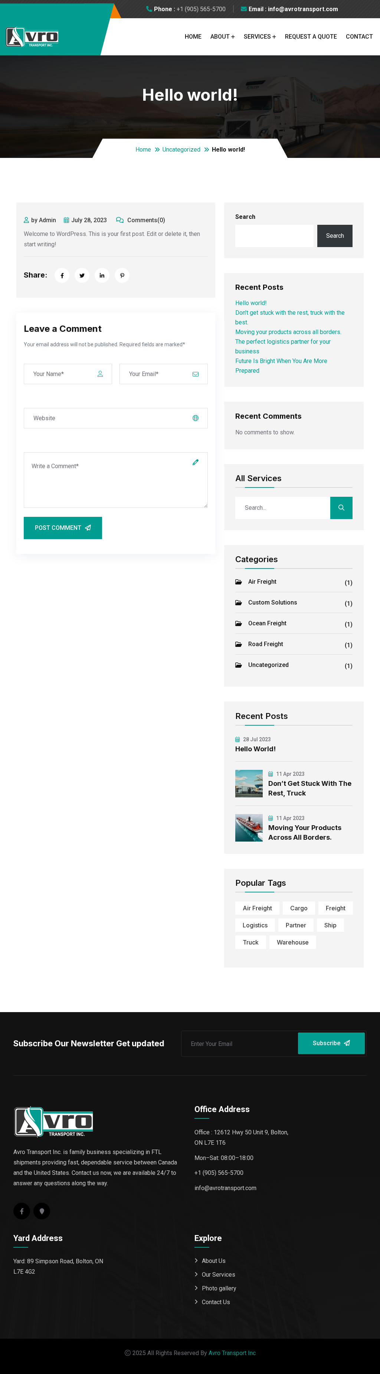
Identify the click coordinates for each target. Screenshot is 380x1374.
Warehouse (293, 942)
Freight (335, 908)
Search (245, 216)
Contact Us (216, 1302)
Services (257, 36)
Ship (330, 925)
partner (296, 925)
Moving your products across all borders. (288, 332)
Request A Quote (311, 36)
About (220, 36)
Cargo (299, 908)
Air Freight (300, 582)
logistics (255, 925)
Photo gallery (219, 1288)
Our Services (218, 1274)
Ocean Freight (300, 624)
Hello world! (251, 303)
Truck (251, 942)
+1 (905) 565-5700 (201, 9)
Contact (359, 36)
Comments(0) (145, 220)
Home (193, 36)
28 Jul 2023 (256, 739)
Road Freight (300, 645)
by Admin (43, 220)
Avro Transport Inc (232, 1353)
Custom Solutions (300, 603)
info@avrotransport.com (225, 1188)
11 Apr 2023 (290, 774)
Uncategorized (181, 149)
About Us (214, 1260)
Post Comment (58, 527)
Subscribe (326, 1043)
